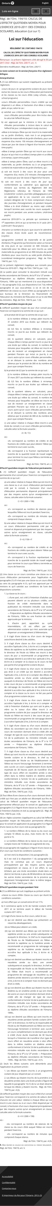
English (45, 3)
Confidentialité (8, 1182)
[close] (46, 11)
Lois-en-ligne (10, 11)
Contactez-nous (9, 1188)
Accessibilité (7, 1176)
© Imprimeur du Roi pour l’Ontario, (22, 1195)
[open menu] (36, 11)
